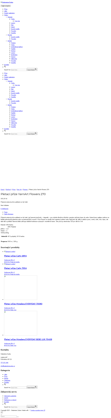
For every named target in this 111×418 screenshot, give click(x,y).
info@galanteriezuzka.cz (8, 366)
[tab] (57, 212)
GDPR (6, 398)
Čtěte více (13, 310)
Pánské (10, 35)
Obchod (8, 190)
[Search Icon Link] (5, 67)
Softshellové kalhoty (17, 47)
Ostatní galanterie (9, 13)
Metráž (6, 378)
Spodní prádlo (15, 29)
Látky (5, 11)
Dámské (10, 17)
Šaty (12, 25)
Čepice (13, 57)
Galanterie (7, 380)
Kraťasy (13, 51)
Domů (2, 190)
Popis (5, 212)
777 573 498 (4, 363)
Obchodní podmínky (10, 396)
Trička (12, 19)
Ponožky (13, 31)
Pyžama (13, 43)
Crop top (17, 21)
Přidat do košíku (15, 262)
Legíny (13, 23)
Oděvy (6, 15)
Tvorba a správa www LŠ (37, 410)
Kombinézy (14, 55)
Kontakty (6, 65)
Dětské (10, 41)
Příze (5, 9)
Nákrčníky (14, 59)
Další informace (8, 214)
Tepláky (13, 49)
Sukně (13, 27)
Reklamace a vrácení (10, 400)
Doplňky (13, 33)
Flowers (25, 190)
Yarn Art (19, 190)
